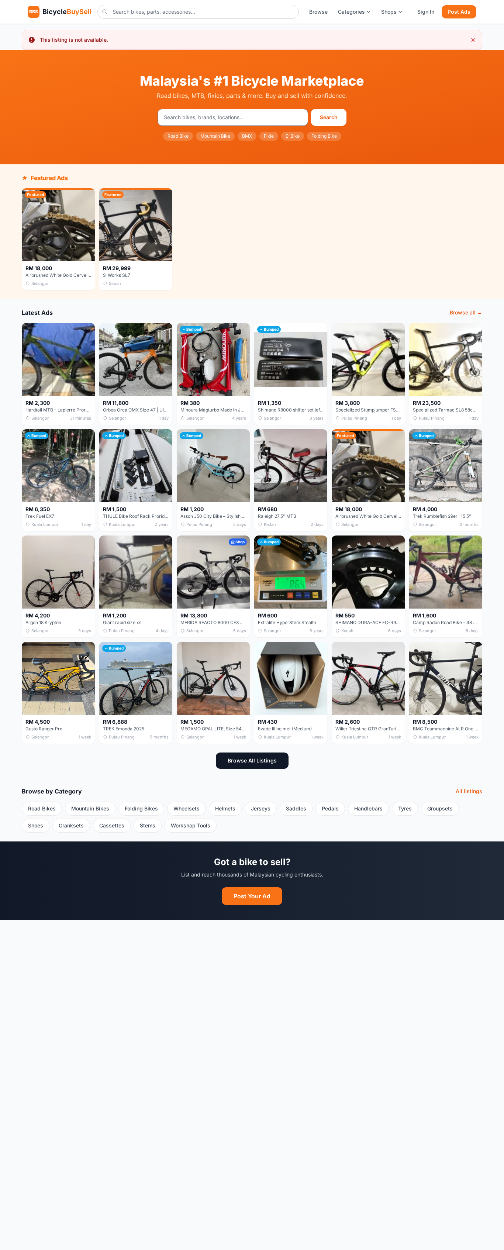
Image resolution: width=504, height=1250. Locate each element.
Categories (351, 11)
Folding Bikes (141, 808)
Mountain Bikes (90, 808)
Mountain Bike (215, 136)
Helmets (225, 808)
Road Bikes (42, 808)
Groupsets (440, 808)
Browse (318, 11)
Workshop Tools (190, 825)
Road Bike (178, 136)
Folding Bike (324, 136)
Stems (147, 825)
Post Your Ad (252, 896)
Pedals (330, 808)
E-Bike (293, 136)
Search (329, 117)
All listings (469, 791)
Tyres (405, 808)
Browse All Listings (252, 760)
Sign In (425, 11)
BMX (247, 136)
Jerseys (260, 808)
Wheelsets (186, 808)
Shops (389, 11)
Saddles (296, 808)
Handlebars (368, 808)
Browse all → (466, 312)
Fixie (269, 136)
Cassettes (111, 825)
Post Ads (459, 11)
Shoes (35, 825)
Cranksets (71, 825)
